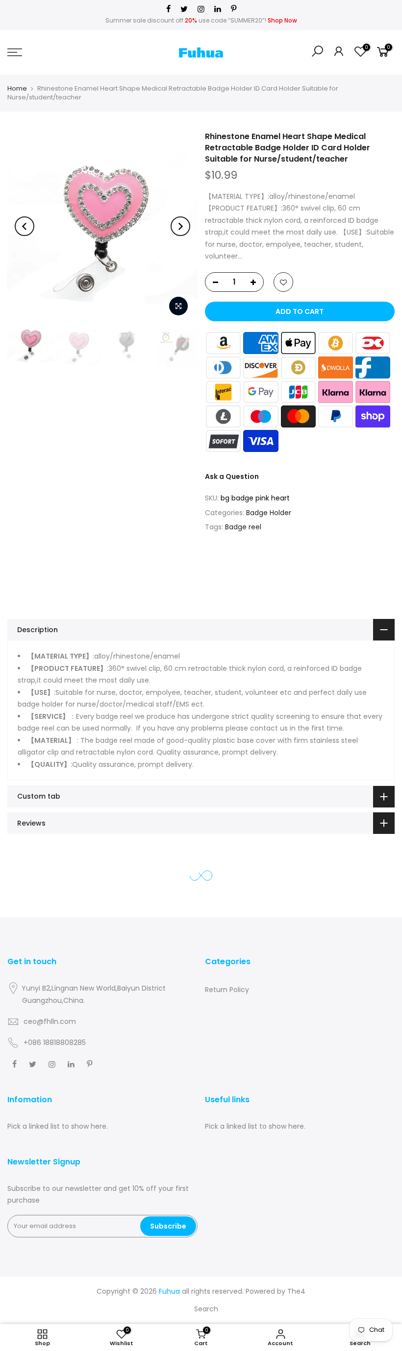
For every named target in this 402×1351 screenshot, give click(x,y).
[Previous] (24, 226)
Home (17, 88)
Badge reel (243, 527)
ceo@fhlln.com (50, 1021)
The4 (296, 1291)
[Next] (180, 226)
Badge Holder (268, 513)
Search (206, 1309)
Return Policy (227, 990)
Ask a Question (232, 476)
